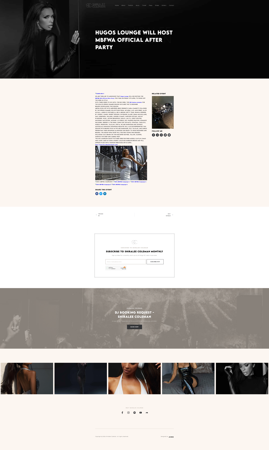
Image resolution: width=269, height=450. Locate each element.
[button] (96, 193)
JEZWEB (171, 437)
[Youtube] (169, 135)
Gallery (164, 5)
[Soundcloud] (157, 135)
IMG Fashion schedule (135, 102)
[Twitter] (165, 135)
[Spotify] (134, 412)
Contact (171, 5)
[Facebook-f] (153, 135)
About (123, 5)
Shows (157, 5)
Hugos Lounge (125, 96)
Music (137, 5)
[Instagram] (161, 135)
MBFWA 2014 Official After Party (104, 98)
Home (117, 5)
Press (150, 5)
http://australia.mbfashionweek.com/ (106, 144)
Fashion (130, 5)
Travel (144, 5)
